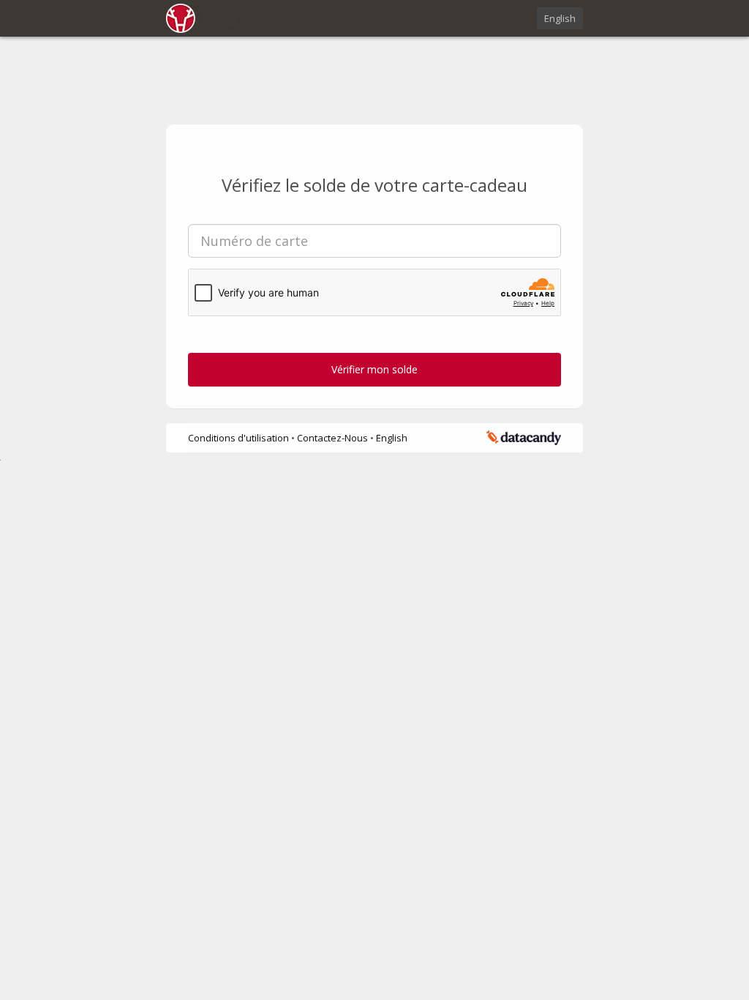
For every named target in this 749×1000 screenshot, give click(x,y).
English (560, 18)
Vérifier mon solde (374, 369)
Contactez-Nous (333, 437)
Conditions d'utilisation (239, 437)
